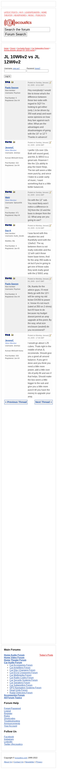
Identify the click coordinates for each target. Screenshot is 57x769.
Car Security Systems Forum (24, 680)
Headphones (20, 15)
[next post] (7, 82)
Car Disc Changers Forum (22, 670)
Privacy (39, 762)
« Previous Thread (16, 402)
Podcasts (41, 15)
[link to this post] (12, 82)
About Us (8, 762)
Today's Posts (46, 655)
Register (8, 713)
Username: (12, 68)
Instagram (9, 739)
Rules (7, 716)
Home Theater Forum (15, 660)
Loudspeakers (32, 12)
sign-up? (16, 68)
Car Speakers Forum (20, 682)
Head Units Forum (19, 690)
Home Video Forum (14, 657)
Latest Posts (11, 12)
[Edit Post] (50, 82)
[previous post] (7, 142)
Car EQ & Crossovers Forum (24, 672)
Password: (33, 68)
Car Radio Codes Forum (22, 677)
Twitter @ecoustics (13, 744)
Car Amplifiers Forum (20, 667)
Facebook (9, 737)
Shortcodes (9, 718)
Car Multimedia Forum (20, 675)
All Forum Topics (13, 698)
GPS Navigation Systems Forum (25, 687)
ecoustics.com (21, 758)
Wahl (7, 197)
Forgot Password (12, 708)
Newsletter (29, 762)
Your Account (10, 726)
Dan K (8, 230)
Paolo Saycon (11, 87)
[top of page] (6, 82)
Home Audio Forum (14, 655)
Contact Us (18, 762)
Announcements (12, 723)
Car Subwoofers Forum (21, 685)
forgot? (37, 68)
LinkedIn (8, 742)
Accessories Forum (14, 695)
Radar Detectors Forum (21, 693)
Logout (7, 711)
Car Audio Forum (13, 662)
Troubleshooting (12, 721)
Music (31, 15)
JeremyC (9, 147)
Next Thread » (43, 402)
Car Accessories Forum (21, 665)
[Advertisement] (28, 526)
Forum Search (15, 34)
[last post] (9, 82)
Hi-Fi (21, 12)
